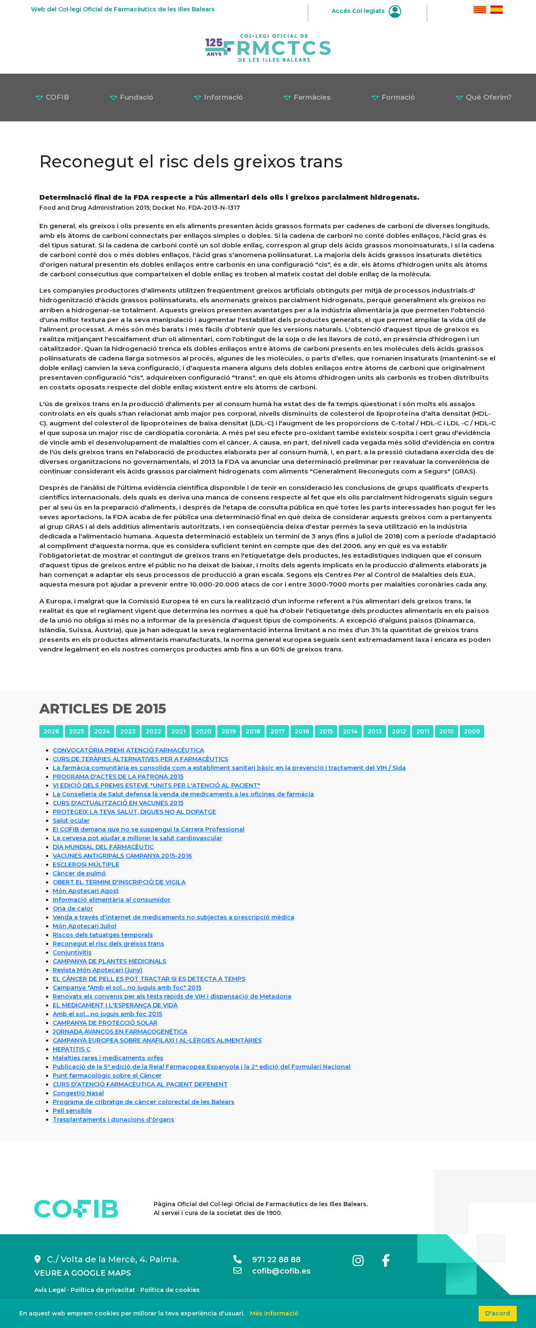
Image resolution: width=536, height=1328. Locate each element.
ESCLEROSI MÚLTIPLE (86, 864)
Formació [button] (397, 97)
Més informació (274, 1313)
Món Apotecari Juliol (84, 926)
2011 (422, 731)
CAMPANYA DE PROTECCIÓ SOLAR (105, 1023)
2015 (326, 731)
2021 (178, 731)
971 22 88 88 (271, 1259)
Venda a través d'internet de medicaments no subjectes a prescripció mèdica (173, 917)
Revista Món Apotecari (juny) (97, 970)
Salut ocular (71, 820)
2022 (153, 731)
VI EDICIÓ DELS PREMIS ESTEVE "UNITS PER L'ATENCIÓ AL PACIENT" (156, 785)
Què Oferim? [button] (488, 97)
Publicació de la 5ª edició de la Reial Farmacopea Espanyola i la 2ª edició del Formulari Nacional (201, 1067)
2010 (446, 731)
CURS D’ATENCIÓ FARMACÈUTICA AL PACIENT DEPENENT (140, 1084)
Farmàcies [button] (311, 97)
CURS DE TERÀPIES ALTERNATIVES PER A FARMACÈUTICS (140, 759)
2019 (229, 731)
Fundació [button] (135, 97)
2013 (375, 731)
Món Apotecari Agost (86, 891)
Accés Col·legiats (359, 11)
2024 (102, 731)
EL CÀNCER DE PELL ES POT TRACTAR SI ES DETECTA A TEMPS (149, 979)
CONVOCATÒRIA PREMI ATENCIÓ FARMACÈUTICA (128, 750)
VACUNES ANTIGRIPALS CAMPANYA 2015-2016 (122, 856)
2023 (128, 731)
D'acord (497, 1313)
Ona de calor (73, 908)
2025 (76, 731)
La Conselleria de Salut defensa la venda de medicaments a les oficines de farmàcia (183, 794)
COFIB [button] (56, 97)
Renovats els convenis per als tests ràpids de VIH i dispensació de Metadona (172, 996)
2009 (472, 731)
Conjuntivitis (72, 952)
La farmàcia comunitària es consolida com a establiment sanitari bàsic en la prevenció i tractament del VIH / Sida (229, 768)
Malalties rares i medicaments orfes (108, 1058)
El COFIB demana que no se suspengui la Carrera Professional (149, 829)
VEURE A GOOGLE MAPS (82, 1273)
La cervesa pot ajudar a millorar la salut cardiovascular (137, 838)
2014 (350, 731)
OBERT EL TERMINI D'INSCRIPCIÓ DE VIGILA (119, 882)
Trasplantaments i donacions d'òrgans (113, 1119)
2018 (253, 731)
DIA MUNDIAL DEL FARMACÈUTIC (103, 847)
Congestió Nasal (78, 1093)
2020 (203, 731)
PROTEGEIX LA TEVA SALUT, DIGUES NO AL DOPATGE (134, 812)
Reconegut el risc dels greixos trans (108, 943)
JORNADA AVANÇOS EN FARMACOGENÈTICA (120, 1031)
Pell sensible (72, 1110)
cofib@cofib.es (276, 1271)
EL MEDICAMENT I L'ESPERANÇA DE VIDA (115, 1005)
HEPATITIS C (71, 1049)
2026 (51, 731)
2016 (302, 731)
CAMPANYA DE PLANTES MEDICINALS (109, 961)
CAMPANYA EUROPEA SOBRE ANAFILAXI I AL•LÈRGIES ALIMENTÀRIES (157, 1040)
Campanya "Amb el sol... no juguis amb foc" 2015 (127, 987)
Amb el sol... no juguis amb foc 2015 (107, 1014)
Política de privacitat (103, 1290)
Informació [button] (222, 97)
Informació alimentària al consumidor (111, 899)
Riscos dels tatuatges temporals (103, 935)
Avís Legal (50, 1290)
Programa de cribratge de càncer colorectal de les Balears (143, 1102)
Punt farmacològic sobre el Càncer (107, 1075)
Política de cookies (170, 1290)
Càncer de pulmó (79, 873)
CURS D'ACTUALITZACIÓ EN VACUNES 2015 (118, 803)
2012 (399, 731)
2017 (278, 731)
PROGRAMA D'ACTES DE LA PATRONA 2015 (118, 776)
